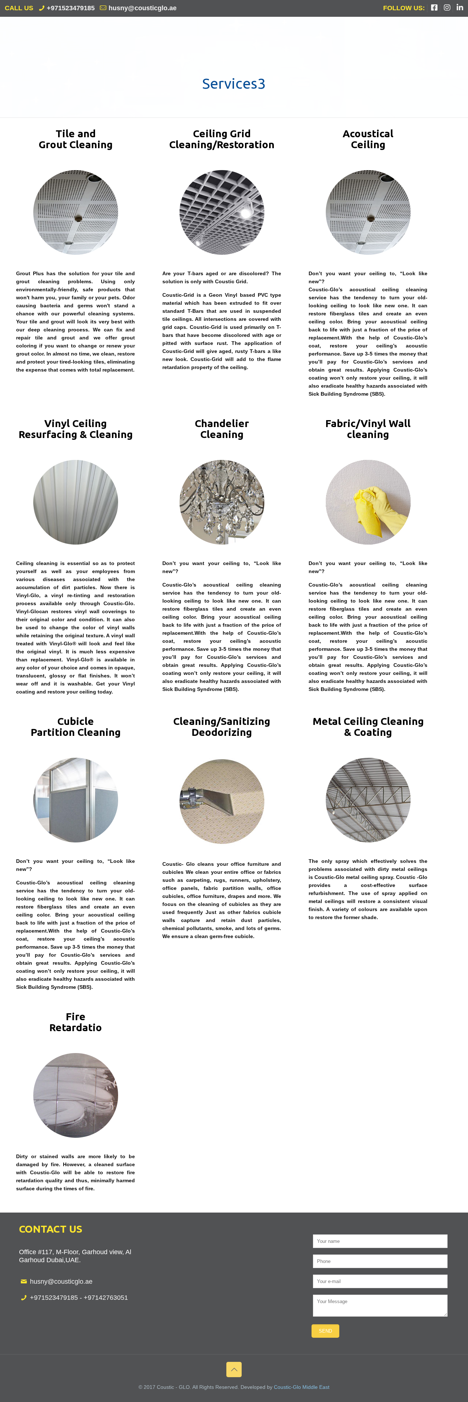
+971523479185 (71, 8)
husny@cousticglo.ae (143, 8)
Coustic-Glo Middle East (301, 1387)
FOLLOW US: (404, 8)
